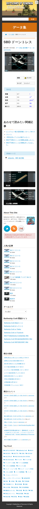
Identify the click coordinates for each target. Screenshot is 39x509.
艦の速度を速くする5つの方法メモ (14, 416)
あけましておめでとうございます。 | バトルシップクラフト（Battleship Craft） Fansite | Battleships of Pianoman (19, 432)
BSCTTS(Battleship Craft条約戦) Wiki (16, 336)
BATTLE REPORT (10, 450)
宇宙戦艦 (26, 481)
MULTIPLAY (8, 456)
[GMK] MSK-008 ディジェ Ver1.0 (13, 376)
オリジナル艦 (22, 466)
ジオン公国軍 (9, 472)
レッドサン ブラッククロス (13, 478)
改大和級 (7, 487)
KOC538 (29, 453)
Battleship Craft (22, 450)
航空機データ (27, 48)
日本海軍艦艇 (25, 487)
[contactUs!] (21, 228)
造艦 (27, 493)
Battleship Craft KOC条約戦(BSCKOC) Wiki (18, 339)
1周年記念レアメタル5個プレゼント (18, 137)
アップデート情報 (10, 463)
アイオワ (19, 459)
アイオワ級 (28, 459)
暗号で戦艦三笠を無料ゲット (12, 439)
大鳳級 (19, 481)
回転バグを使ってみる (10, 422)
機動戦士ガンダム (10, 490)
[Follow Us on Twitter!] (7, 228)
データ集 (19, 48)
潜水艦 (20, 490)
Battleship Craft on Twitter (12, 329)
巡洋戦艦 (19, 484)
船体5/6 (12, 299)
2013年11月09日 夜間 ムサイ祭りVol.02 (15, 395)
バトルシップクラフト (11, 475)
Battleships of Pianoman (20, 504)
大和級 (12, 481)
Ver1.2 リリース (15, 255)
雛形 (21, 496)
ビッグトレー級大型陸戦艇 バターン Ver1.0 (20, 131)
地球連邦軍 (27, 478)
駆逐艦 (27, 496)
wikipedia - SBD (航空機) (15, 158)
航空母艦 (20, 493)
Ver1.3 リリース (15, 261)
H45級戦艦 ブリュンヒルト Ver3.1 (13, 385)
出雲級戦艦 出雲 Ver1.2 (10, 382)
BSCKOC (8, 453)
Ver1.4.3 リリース (16, 288)
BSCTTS (15, 453)
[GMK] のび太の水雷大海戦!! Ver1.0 (14, 360)
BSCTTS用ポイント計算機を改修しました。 (20, 140)
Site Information (9, 459)
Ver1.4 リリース (15, 266)
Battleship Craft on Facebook (13, 333)
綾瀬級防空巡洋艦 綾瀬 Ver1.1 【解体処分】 (16, 430)
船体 (11, 293)
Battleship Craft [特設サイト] (13, 323)
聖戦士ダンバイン (10, 493)
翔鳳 (31, 490)
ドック (29, 472)
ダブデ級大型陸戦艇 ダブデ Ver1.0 (13, 367)
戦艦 (26, 484)
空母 (26, 490)
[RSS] (14, 228)
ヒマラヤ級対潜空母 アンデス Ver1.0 (14, 373)
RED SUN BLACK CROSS (22, 456)
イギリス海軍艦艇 (10, 466)
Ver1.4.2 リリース (16, 282)
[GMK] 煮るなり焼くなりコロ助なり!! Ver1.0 (16, 357)
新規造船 (15, 487)
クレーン (9, 134)
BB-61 (31, 450)
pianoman (31, 395)
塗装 (6, 481)
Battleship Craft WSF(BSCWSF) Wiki (16, 342)
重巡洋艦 (7, 496)
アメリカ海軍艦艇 (23, 463)
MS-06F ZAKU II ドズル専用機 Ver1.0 (14, 363)
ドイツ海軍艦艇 (20, 472)
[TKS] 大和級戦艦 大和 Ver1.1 (12, 379)
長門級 (15, 496)
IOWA (22, 453)
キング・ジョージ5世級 (26, 469)
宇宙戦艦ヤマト (9, 484)
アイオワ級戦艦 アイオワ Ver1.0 (20, 277)
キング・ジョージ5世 (11, 469)
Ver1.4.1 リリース (16, 272)
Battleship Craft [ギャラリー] (13, 326)
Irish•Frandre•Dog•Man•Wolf (26, 425)
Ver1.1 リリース (15, 250)
